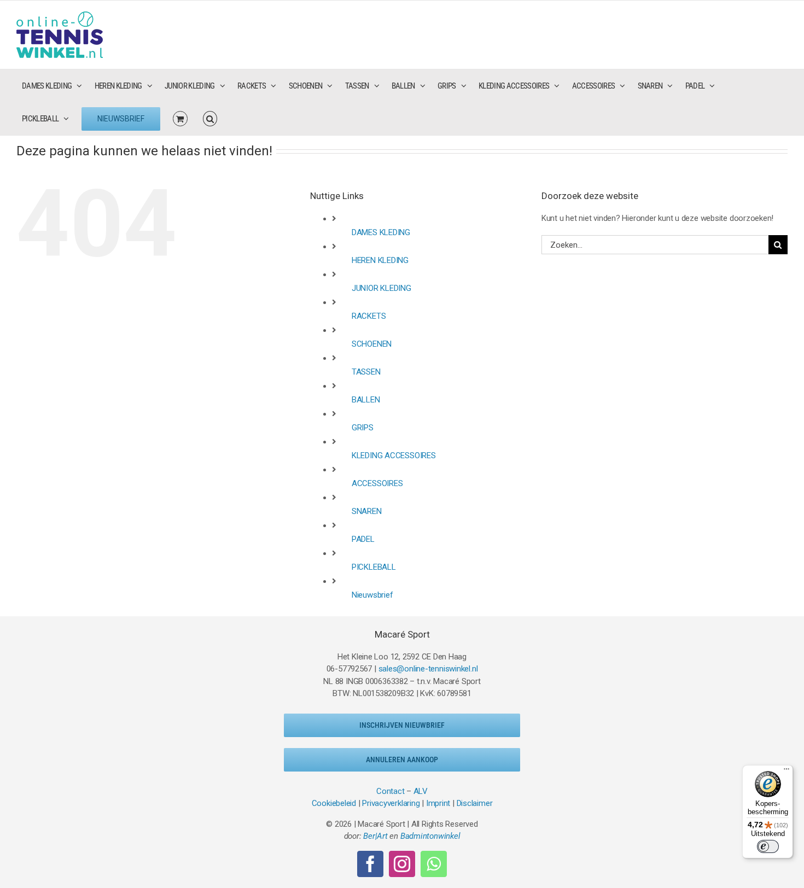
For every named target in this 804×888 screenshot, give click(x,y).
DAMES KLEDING (381, 232)
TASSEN (366, 372)
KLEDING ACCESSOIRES (394, 455)
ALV (420, 791)
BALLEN (366, 400)
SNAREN (367, 511)
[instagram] (402, 864)
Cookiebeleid (334, 803)
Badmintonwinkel (430, 836)
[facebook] (370, 864)
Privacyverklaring (391, 803)
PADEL (363, 539)
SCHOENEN (372, 344)
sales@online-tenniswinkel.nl (428, 669)
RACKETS (369, 316)
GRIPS (363, 428)
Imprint (438, 803)
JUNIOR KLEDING (381, 288)
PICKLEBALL (374, 567)
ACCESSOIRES (377, 483)
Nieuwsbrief (372, 595)
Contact (390, 791)
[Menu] (786, 771)
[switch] (768, 846)
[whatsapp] (434, 864)
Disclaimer (475, 803)
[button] (210, 118)
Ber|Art (375, 836)
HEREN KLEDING (380, 260)
